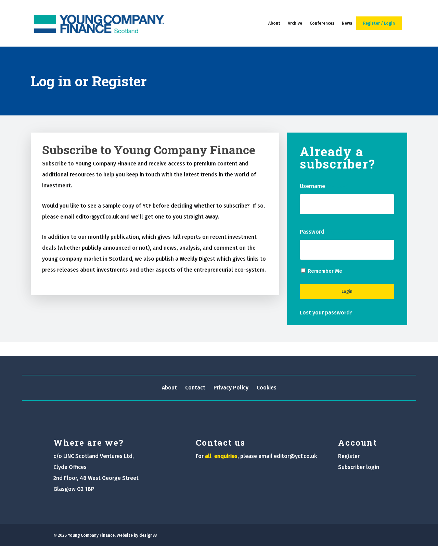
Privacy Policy (231, 387)
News (347, 23)
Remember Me (325, 271)
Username (324, 186)
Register (349, 456)
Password (323, 231)
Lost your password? (326, 312)
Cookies (266, 387)
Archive (295, 23)
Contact (195, 387)
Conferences (322, 23)
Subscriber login (358, 467)
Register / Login (379, 23)
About (274, 23)
